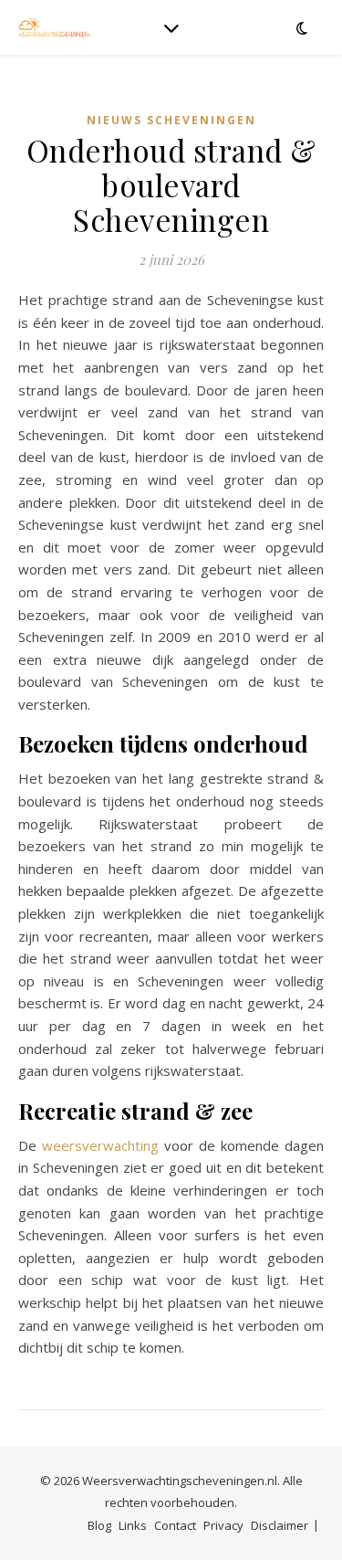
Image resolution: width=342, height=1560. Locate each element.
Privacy (223, 1525)
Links (133, 1525)
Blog (99, 1525)
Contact (175, 1525)
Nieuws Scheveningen (171, 120)
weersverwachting (100, 1145)
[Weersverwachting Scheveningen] (54, 27)
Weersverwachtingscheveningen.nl (179, 1480)
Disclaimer (279, 1525)
